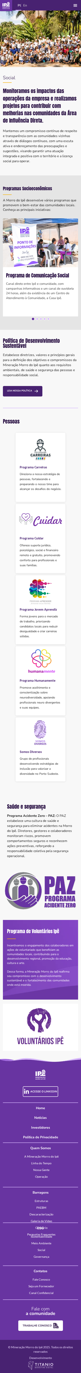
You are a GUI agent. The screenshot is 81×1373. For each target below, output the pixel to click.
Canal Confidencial (41, 1293)
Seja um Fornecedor (41, 1286)
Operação (41, 1176)
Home (40, 1108)
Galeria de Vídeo (41, 1221)
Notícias (40, 1117)
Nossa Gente (41, 1170)
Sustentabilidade (41, 1236)
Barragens (41, 1192)
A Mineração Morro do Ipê (41, 1156)
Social (41, 1250)
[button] (75, 5)
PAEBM (41, 1207)
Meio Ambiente (41, 1243)
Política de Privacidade (40, 1137)
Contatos (40, 1271)
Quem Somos (40, 1148)
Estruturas (41, 1201)
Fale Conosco (41, 1279)
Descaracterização (41, 1214)
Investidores (40, 1127)
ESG (40, 1228)
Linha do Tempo (41, 1163)
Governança (41, 1256)
